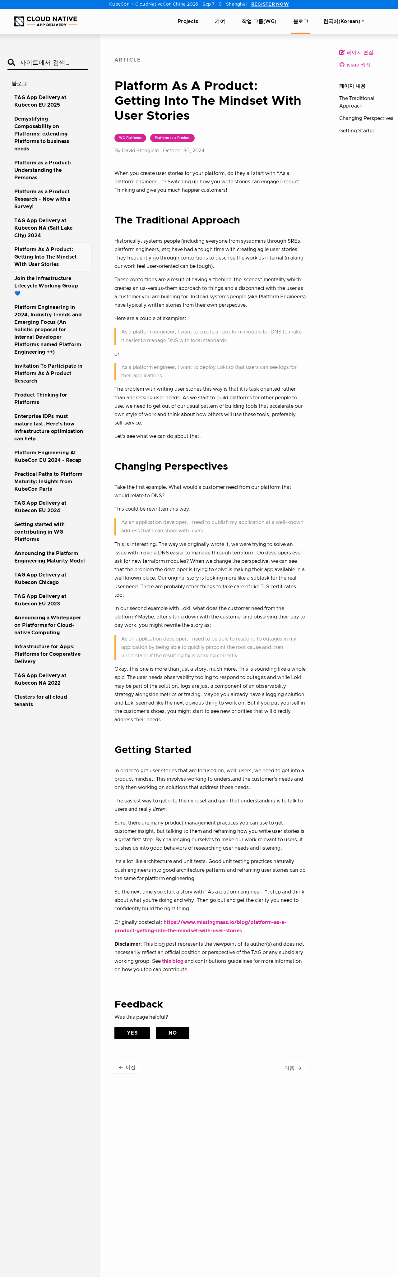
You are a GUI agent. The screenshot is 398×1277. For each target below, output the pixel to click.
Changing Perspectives (366, 118)
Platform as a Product (172, 138)
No (173, 1033)
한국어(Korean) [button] (342, 21)
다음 (293, 1068)
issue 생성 (358, 64)
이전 (127, 1067)
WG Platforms (130, 138)
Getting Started (357, 130)
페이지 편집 (359, 52)
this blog (172, 961)
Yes (132, 1033)
